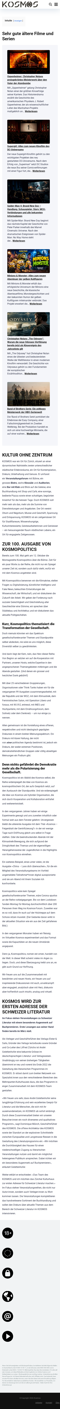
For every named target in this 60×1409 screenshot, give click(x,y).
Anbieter (38, 1403)
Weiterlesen (31, 111)
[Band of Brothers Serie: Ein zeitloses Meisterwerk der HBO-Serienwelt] (28, 394)
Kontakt (49, 1403)
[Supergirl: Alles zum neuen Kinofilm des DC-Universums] (28, 132)
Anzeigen (18, 21)
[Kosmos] (20, 4)
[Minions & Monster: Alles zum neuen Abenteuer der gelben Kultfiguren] (28, 261)
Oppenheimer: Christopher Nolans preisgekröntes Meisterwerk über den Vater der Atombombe (27, 80)
